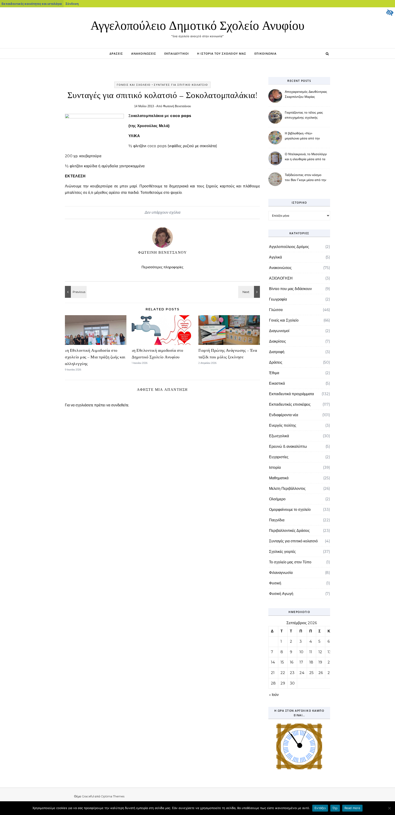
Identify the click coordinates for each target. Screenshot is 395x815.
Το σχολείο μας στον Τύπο (290, 562)
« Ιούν (274, 694)
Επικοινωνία (265, 53)
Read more (352, 808)
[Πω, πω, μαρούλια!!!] (75, 292)
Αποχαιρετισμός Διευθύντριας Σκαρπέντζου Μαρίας (306, 94)
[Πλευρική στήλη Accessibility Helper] (389, 12)
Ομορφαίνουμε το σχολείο (290, 509)
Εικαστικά (277, 383)
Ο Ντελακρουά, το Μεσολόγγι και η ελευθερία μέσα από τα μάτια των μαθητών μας (306, 157)
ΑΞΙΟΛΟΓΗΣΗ (281, 278)
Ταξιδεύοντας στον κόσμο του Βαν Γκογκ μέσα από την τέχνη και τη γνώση (305, 178)
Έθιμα (274, 373)
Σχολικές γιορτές (282, 551)
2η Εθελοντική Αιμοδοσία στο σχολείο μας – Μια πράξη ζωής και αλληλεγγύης (95, 357)
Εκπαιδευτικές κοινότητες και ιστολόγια (32, 3)
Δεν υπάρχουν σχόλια (162, 212)
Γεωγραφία (278, 299)
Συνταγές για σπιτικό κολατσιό (181, 84)
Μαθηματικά (278, 478)
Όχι (335, 808)
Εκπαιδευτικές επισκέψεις (290, 404)
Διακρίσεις (277, 341)
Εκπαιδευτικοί (176, 53)
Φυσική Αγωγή (281, 593)
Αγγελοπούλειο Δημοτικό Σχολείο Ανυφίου (197, 25)
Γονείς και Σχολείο (134, 84)
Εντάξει (320, 808)
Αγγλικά (275, 257)
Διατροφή (276, 352)
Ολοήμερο (277, 499)
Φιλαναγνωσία (281, 572)
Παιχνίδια (276, 520)
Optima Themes (112, 796)
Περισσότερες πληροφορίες (162, 267)
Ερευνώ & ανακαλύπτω (288, 446)
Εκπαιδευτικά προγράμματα (291, 394)
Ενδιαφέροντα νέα (283, 415)
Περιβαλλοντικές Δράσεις (289, 530)
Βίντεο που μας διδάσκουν (290, 289)
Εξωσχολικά (279, 436)
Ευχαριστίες (278, 457)
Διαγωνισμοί (279, 331)
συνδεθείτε (119, 405)
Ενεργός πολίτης (282, 425)
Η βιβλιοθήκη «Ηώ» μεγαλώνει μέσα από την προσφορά (302, 136)
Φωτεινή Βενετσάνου (177, 106)
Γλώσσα (276, 310)
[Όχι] (389, 808)
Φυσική (275, 583)
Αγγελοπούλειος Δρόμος (289, 247)
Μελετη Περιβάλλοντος (287, 488)
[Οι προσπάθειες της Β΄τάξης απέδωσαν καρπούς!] (249, 292)
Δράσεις (116, 53)
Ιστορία (275, 467)
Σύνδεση (72, 3)
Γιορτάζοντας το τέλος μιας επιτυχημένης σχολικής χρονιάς (304, 115)
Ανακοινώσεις (143, 53)
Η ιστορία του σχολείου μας (221, 53)
